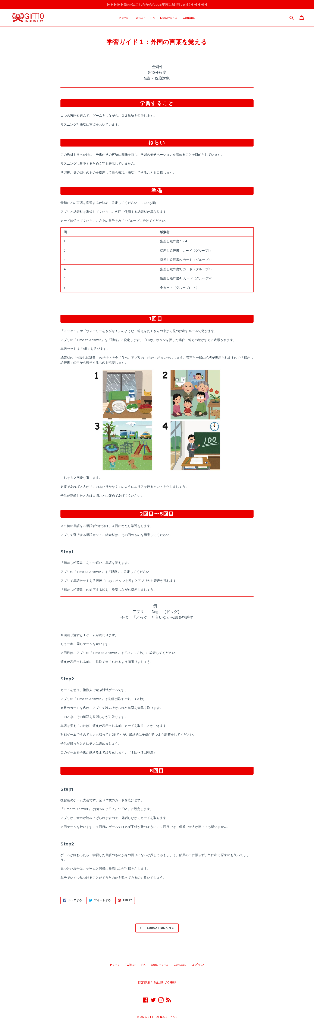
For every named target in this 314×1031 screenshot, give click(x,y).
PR (152, 18)
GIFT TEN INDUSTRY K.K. (162, 1016)
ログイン (197, 965)
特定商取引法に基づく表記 (157, 983)
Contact (189, 18)
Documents (169, 18)
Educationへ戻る (160, 927)
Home (124, 18)
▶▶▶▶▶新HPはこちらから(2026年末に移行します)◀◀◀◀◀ (157, 5)
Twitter (139, 18)
